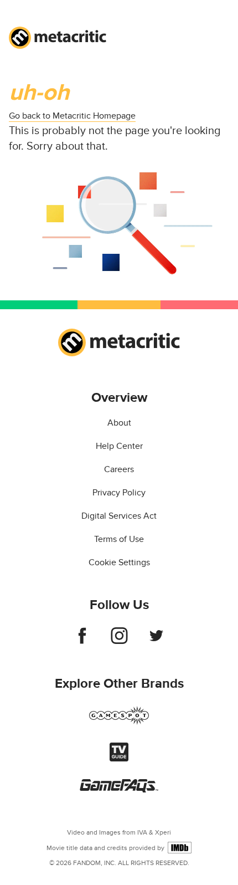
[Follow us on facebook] (82, 641)
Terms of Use (119, 539)
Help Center (119, 446)
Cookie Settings (119, 562)
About (119, 422)
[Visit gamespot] (119, 722)
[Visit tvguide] (119, 758)
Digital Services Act (119, 515)
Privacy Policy (119, 492)
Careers (119, 469)
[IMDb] (180, 847)
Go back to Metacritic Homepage (72, 115)
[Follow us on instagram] (119, 641)
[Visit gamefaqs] (119, 789)
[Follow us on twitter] (156, 641)
